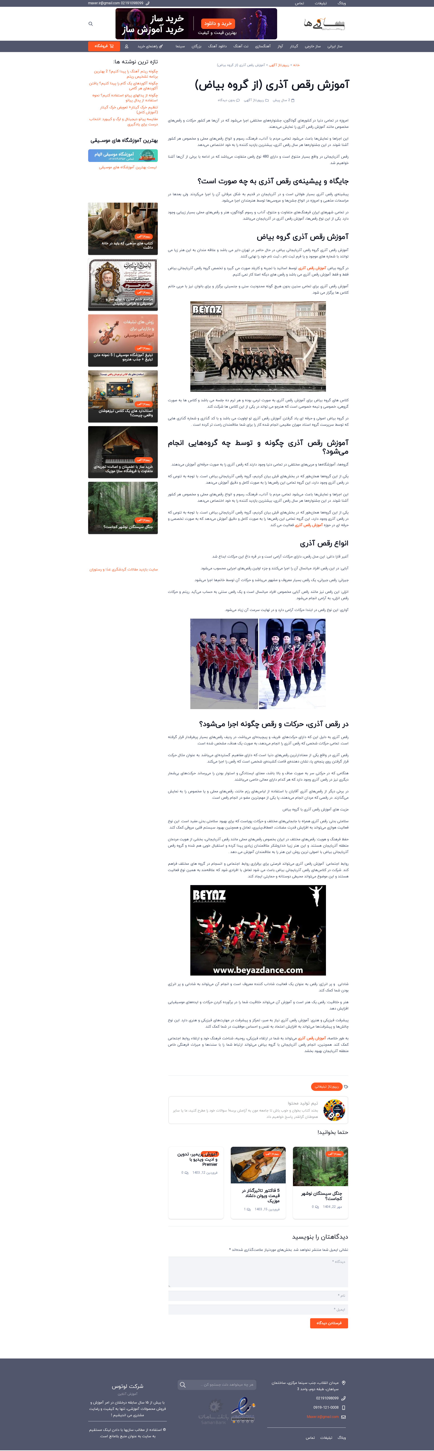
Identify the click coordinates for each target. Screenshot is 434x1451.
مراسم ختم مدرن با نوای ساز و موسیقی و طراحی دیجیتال (129, 301)
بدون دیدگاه (226, 100)
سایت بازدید (148, 569)
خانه (296, 65)
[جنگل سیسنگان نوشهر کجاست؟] (320, 1166)
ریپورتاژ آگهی (279, 65)
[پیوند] (126, 46)
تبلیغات (321, 3)
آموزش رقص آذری (312, 268)
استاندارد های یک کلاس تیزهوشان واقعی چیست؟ (126, 413)
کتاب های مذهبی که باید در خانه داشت (127, 245)
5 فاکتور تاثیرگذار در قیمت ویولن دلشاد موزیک (261, 1196)
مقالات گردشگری (125, 569)
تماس (299, 3)
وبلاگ (342, 3)
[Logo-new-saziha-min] (324, 24)
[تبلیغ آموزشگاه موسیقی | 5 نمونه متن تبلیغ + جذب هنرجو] (123, 333)
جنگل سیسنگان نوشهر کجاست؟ (321, 1196)
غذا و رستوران (100, 569)
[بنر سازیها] (196, 23)
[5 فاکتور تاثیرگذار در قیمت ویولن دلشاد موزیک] (258, 1165)
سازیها (129, 1429)
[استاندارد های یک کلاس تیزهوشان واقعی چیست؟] (123, 389)
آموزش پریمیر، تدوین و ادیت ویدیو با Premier (197, 1159)
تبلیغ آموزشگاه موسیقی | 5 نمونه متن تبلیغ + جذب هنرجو (123, 357)
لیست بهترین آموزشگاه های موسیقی (127, 167)
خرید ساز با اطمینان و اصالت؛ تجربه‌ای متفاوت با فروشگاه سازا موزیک (123, 469)
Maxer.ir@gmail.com (323, 1417)
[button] (90, 23)
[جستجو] (183, 1385)
